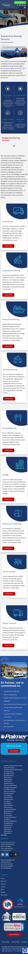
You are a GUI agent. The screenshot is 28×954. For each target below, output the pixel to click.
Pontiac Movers (8, 807)
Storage (5, 475)
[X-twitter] (11, 855)
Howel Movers (7, 827)
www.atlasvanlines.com (19, 906)
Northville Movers (8, 799)
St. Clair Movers (8, 815)
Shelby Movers (8, 813)
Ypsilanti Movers (8, 825)
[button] (24, 7)
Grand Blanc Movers (9, 789)
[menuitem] (14, 139)
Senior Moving (9, 571)
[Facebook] (3, 855)
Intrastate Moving (9, 428)
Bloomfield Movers (9, 775)
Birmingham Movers (9, 773)
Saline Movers (7, 829)
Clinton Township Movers (10, 785)
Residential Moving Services (11, 139)
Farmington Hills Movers (10, 787)
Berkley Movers (8, 777)
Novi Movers (7, 801)
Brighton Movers (8, 779)
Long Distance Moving (11, 270)
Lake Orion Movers (9, 793)
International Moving (10, 319)
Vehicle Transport (9, 623)
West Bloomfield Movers (10, 821)
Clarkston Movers (8, 783)
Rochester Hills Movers (10, 809)
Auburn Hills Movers (9, 767)
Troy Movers (7, 819)
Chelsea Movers (8, 831)
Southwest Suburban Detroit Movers (13, 769)
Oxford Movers (8, 803)
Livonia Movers (8, 795)
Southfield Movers (8, 823)
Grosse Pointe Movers (9, 791)
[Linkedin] (7, 855)
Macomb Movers (8, 797)
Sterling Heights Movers (10, 817)
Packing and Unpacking (11, 524)
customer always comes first (12, 68)
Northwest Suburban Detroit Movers (13, 765)
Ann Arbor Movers (8, 771)
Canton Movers (8, 781)
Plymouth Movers (8, 805)
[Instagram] (16, 855)
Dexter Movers (7, 833)
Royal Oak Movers (8, 811)
